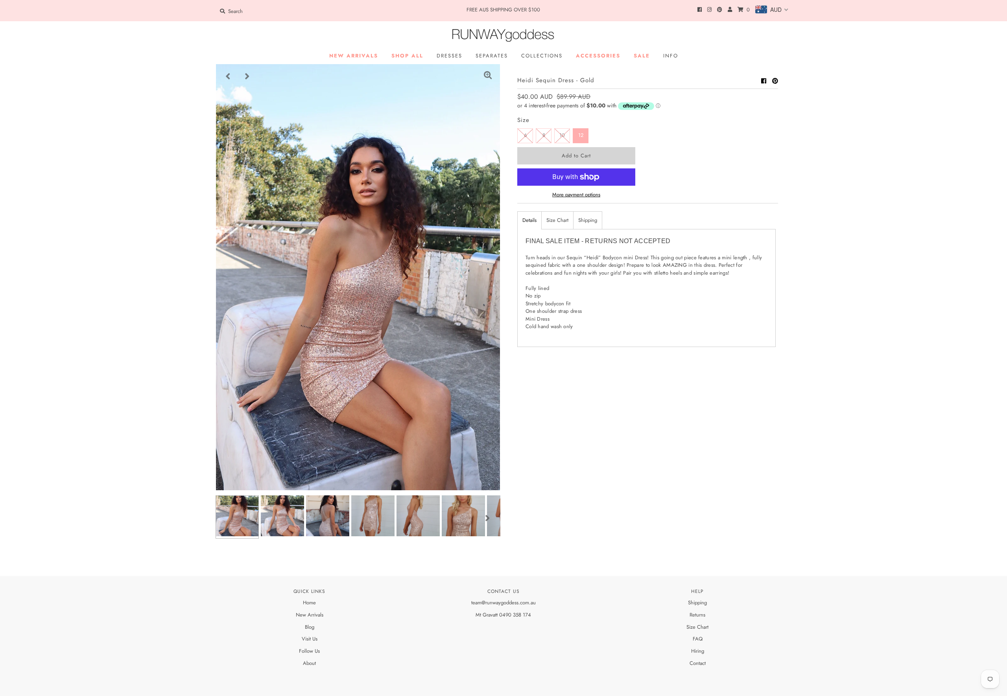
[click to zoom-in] (487, 76)
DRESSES (449, 55)
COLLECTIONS (542, 55)
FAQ (698, 638)
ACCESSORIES (598, 55)
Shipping (587, 220)
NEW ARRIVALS (353, 55)
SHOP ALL (407, 55)
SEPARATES (492, 55)
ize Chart (698, 627)
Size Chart (557, 220)
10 (562, 135)
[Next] (247, 76)
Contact (698, 663)
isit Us (311, 638)
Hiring (697, 651)
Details (529, 220)
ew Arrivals (311, 614)
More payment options (576, 194)
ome (311, 602)
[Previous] (228, 76)
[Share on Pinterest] (775, 81)
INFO (670, 55)
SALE (642, 55)
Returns (697, 614)
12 (580, 135)
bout (311, 663)
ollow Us (311, 651)
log (311, 627)
